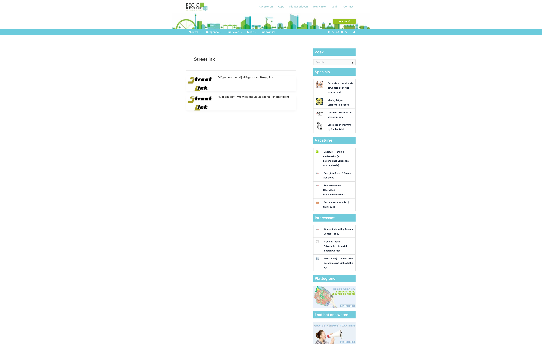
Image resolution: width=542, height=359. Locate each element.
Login (335, 6)
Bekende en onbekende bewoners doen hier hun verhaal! (340, 88)
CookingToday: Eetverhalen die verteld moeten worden (336, 246)
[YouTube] (342, 32)
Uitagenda (212, 32)
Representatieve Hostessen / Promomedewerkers (334, 190)
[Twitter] (333, 32)
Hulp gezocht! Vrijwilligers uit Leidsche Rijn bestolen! (253, 96)
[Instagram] (337, 32)
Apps (281, 6)
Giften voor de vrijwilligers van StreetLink (245, 77)
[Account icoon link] (354, 32)
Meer (250, 32)
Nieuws (193, 32)
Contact (348, 6)
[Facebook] (329, 32)
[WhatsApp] (346, 32)
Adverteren (266, 6)
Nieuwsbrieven (298, 6)
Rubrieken (233, 32)
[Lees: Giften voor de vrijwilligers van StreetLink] (200, 83)
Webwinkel (319, 6)
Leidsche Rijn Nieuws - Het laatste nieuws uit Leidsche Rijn (338, 263)
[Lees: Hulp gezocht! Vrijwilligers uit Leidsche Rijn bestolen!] (200, 102)
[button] (344, 21)
